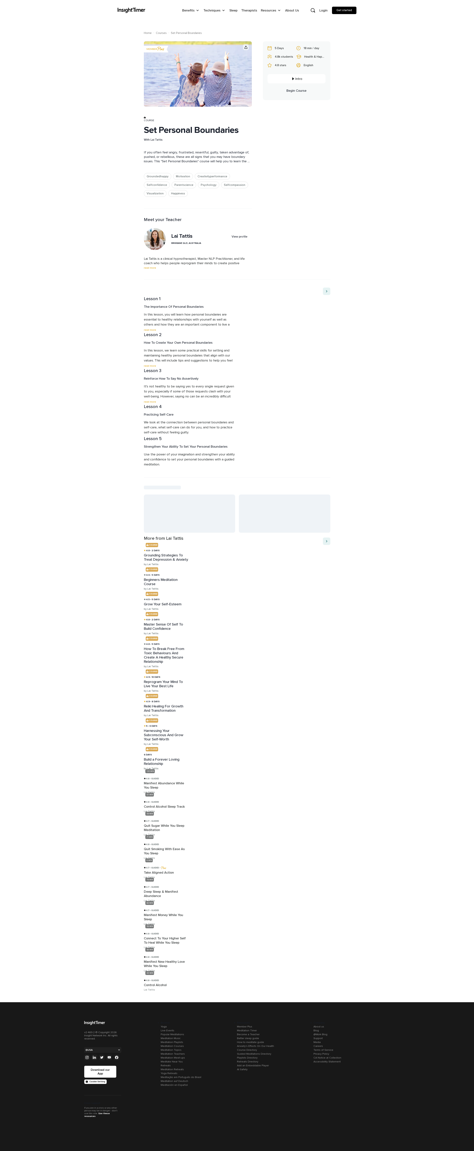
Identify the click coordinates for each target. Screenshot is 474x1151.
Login (323, 10)
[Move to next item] (326, 291)
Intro (298, 79)
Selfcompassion (234, 185)
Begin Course (296, 91)
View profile (239, 236)
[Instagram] (87, 1057)
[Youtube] (109, 1057)
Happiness (178, 193)
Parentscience (183, 185)
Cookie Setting (97, 1081)
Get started (344, 10)
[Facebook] (116, 1057)
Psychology (208, 185)
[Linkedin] (94, 1057)
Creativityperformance (212, 176)
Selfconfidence (157, 185)
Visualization (155, 193)
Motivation (183, 176)
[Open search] (313, 10)
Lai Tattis (157, 140)
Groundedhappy (157, 176)
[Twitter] (102, 1057)
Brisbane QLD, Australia (186, 243)
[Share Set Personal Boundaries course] (246, 47)
